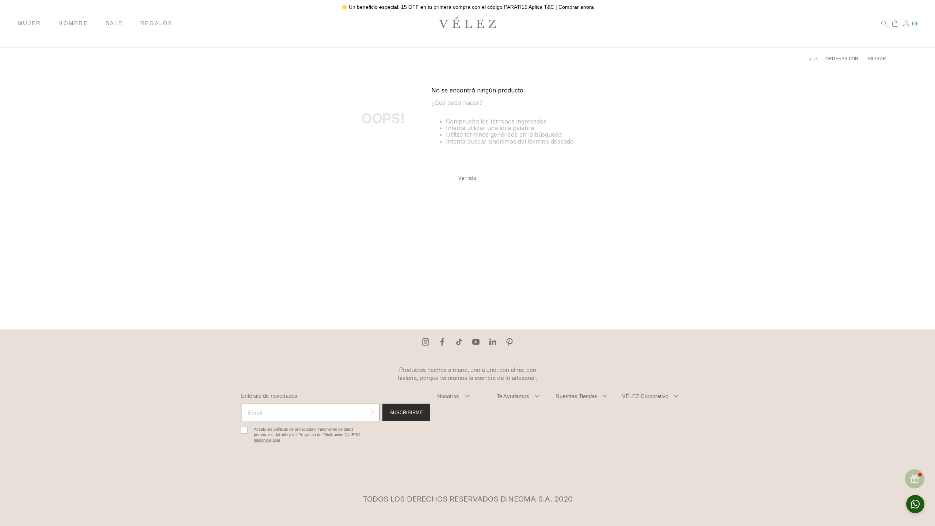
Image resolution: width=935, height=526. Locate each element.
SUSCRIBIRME (406, 412)
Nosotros (448, 396)
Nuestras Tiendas (577, 396)
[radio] (810, 59)
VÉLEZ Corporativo (645, 396)
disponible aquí (267, 440)
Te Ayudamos (513, 396)
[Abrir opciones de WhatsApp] (915, 504)
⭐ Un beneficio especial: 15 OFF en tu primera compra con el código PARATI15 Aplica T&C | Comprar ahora (467, 7)
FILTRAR (877, 58)
